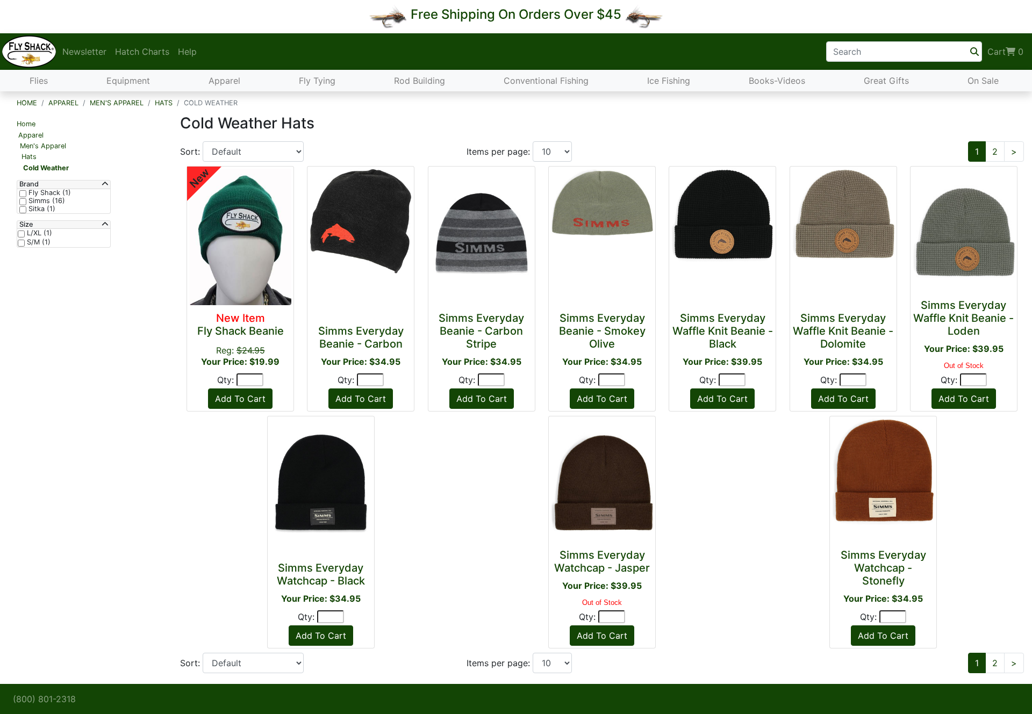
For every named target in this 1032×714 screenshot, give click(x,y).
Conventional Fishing (546, 80)
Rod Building (419, 80)
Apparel (224, 80)
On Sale (983, 80)
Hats (164, 103)
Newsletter (84, 51)
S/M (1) (38, 242)
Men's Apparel (117, 103)
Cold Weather (46, 168)
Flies (39, 80)
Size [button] (26, 224)
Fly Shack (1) (48, 193)
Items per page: (500, 151)
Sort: (191, 151)
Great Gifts (886, 80)
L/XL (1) (38, 233)
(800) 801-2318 (44, 699)
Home (27, 103)
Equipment (128, 80)
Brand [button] (29, 184)
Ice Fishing (668, 80)
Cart (1005, 51)
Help (187, 51)
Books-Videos (777, 80)
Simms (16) (45, 201)
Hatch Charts (142, 51)
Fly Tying (317, 80)
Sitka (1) (40, 209)
